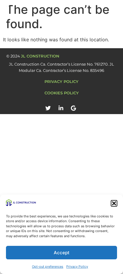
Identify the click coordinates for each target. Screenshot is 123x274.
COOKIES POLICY (61, 92)
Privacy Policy (77, 266)
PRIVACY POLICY (61, 81)
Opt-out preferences (47, 266)
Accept (62, 252)
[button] (114, 203)
